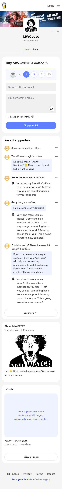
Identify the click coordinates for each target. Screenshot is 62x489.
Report (51, 473)
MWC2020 (31, 36)
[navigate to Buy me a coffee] (4, 6)
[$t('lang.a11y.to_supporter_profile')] (13, 183)
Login (50, 5)
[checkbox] (18, 117)
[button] (58, 6)
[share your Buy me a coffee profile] (58, 31)
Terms (39, 473)
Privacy (27, 473)
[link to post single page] (31, 420)
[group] (31, 421)
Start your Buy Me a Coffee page (30, 479)
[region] (31, 95)
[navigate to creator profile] (31, 26)
